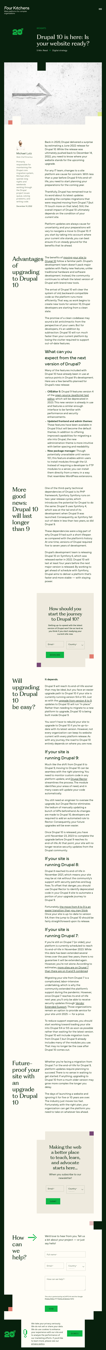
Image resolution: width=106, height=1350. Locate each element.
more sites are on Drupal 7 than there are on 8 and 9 (67, 969)
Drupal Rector (79, 778)
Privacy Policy (50, 1299)
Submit (53, 1201)
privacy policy (37, 1343)
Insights (41, 28)
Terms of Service (64, 1299)
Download (55, 655)
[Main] (100, 9)
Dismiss (75, 1333)
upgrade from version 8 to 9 (75, 700)
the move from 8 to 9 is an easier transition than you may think (68, 908)
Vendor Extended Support (64, 1004)
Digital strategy (59, 50)
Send (51, 1309)
